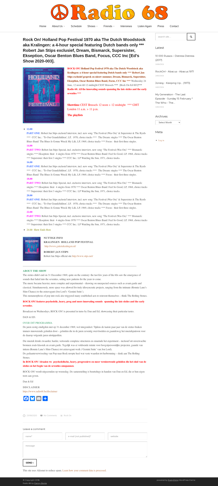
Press (161, 26)
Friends (108, 26)
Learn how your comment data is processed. (84, 470)
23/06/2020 (32, 415)
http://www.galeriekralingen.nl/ (60, 246)
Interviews (126, 26)
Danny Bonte (40, 483)
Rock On (67, 415)
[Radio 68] (109, 11)
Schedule (76, 26)
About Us (57, 26)
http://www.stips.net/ (82, 256)
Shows (91, 26)
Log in (161, 140)
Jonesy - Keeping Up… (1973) (172, 82)
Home (42, 26)
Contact (174, 26)
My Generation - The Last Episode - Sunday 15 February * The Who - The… (174, 98)
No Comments (50, 415)
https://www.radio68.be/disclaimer (40, 391)
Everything (173, 480)
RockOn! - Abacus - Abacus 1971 (174, 71)
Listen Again (145, 26)
